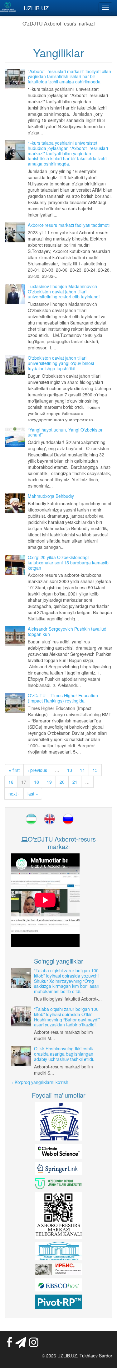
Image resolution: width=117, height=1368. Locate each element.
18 (36, 782)
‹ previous (37, 770)
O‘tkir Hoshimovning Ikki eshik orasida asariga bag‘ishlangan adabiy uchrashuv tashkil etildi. (64, 1053)
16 (10, 782)
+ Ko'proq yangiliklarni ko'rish (39, 1082)
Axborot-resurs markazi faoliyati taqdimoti (69, 225)
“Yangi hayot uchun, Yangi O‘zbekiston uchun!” (66, 432)
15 (95, 770)
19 (49, 782)
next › (14, 794)
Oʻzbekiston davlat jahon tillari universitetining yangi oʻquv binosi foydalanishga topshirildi (61, 363)
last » (32, 794)
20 (62, 782)
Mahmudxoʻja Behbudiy (51, 496)
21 (74, 782)
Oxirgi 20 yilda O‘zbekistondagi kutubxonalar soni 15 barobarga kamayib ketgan (68, 562)
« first (14, 770)
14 (82, 770)
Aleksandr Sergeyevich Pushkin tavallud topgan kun (67, 631)
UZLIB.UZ (36, 8)
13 (69, 770)
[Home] (8, 7)
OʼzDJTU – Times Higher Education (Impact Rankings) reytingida (63, 698)
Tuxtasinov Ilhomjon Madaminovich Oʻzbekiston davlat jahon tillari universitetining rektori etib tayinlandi (64, 291)
